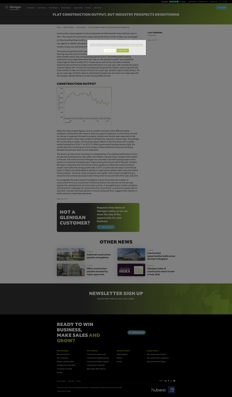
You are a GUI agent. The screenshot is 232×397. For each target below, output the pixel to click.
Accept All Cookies (122, 50)
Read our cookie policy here (137, 45)
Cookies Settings (109, 50)
